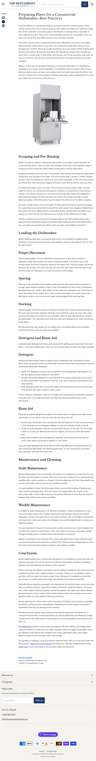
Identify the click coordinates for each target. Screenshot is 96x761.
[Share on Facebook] (3, 17)
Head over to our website (40, 643)
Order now (23, 647)
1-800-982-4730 (8, 714)
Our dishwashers (25, 626)
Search (41, 751)
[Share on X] (3, 21)
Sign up (39, 700)
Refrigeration (52, 751)
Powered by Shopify (48, 756)
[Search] (84, 4)
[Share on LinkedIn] (3, 25)
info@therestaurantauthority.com (15, 719)
